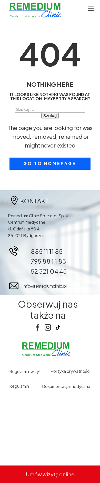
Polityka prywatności (70, 371)
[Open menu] (91, 8)
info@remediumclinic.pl (45, 286)
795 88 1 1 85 (48, 261)
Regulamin (19, 386)
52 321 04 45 (49, 271)
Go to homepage (49, 163)
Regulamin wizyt (25, 371)
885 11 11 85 (47, 251)
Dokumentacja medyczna (66, 386)
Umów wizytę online (50, 474)
